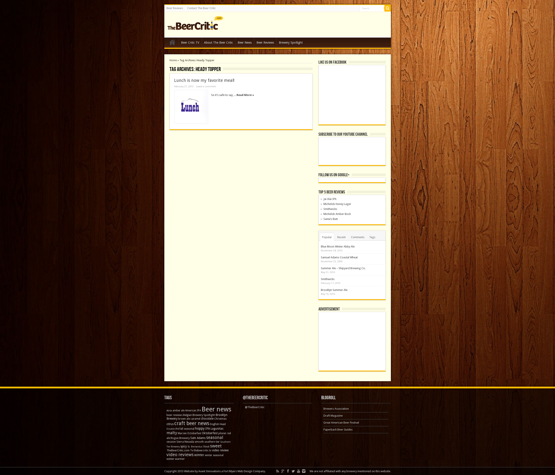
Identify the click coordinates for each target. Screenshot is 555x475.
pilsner (222, 433)
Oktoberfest (210, 433)
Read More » (245, 95)
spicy (183, 446)
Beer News (245, 42)
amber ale (178, 410)
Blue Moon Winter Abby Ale (338, 246)
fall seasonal (187, 428)
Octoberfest (194, 433)
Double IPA (172, 428)
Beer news (216, 409)
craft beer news (191, 423)
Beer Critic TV (190, 42)
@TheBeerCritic (255, 398)
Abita (169, 410)
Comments (357, 237)
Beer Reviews (174, 8)
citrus (170, 424)
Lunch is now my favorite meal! (204, 80)
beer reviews (174, 415)
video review (220, 450)
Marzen (182, 433)
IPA (207, 428)
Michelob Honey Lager (337, 204)
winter (199, 455)
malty (171, 432)
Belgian (187, 415)
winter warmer (175, 458)
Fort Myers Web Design (238, 471)
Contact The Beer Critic (201, 8)
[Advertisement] (352, 341)
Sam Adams (198, 438)
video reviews (180, 454)
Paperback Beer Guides (338, 429)
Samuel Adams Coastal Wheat (339, 257)
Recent (341, 237)
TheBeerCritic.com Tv (179, 450)
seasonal (214, 437)
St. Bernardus (195, 446)
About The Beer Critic (218, 42)
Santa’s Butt (330, 219)
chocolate (207, 418)
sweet (216, 446)
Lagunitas (217, 428)
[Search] (387, 8)
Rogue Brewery (180, 438)
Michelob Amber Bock (337, 214)
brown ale (184, 418)
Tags (372, 237)
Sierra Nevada (185, 441)
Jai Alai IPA (329, 199)
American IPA (193, 410)
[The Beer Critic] (195, 26)
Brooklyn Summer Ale (334, 290)
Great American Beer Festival (341, 422)
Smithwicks (330, 209)
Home (172, 43)
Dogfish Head (218, 424)
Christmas (220, 418)
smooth (199, 441)
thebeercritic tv (202, 450)
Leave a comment (206, 86)
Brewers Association (336, 408)
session (171, 441)
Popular (327, 237)
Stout (206, 446)
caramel (195, 418)
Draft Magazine (333, 415)
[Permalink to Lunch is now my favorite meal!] (191, 107)
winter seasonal (214, 455)
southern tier (212, 441)
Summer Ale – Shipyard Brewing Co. (343, 268)
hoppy (200, 428)
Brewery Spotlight (291, 42)
